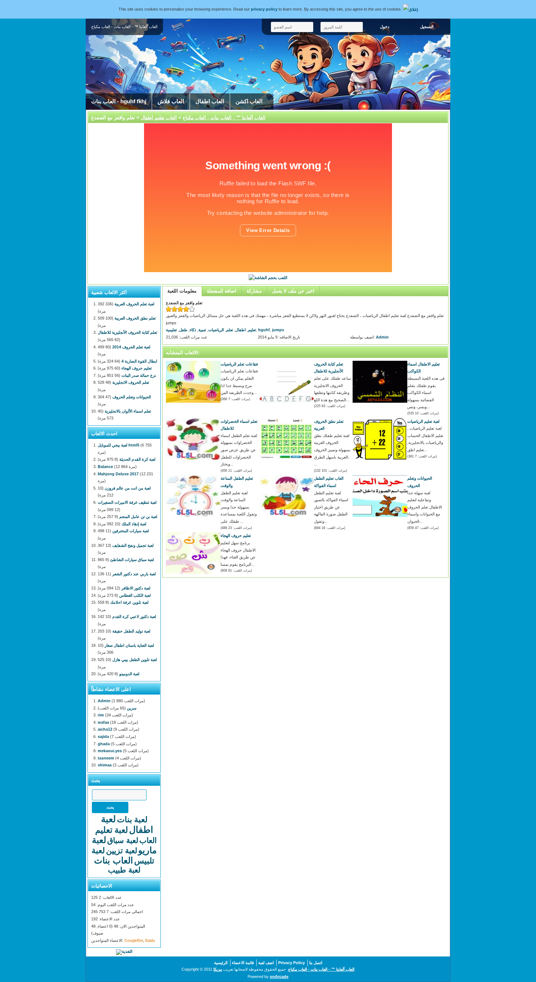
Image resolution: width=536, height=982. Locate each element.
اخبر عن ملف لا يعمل (293, 291)
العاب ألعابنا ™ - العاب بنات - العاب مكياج (224, 117)
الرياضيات (216, 330)
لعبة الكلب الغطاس (135, 595)
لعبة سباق (122, 840)
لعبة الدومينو (129, 674)
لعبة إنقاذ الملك (133, 524)
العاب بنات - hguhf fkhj (118, 101)
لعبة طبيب (124, 870)
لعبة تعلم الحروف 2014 (131, 347)
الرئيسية (221, 962)
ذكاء (193, 330)
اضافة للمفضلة (221, 291)
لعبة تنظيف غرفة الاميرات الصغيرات (127, 502)
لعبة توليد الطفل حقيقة (131, 631)
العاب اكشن (249, 101)
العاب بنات (113, 860)
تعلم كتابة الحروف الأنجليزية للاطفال (127, 332)
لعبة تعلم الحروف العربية (134, 304)
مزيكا (217, 969)
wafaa (103, 722)
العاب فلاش (171, 101)
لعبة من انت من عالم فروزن (128, 488)
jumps (278, 330)
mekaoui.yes (110, 751)
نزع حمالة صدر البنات (138, 375)
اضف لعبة (266, 962)
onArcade (279, 976)
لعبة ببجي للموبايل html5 (118, 445)
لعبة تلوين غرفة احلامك (129, 602)
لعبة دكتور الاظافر (135, 588)
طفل (183, 330)
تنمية (202, 330)
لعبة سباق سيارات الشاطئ (132, 559)
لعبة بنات (132, 819)
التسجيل (427, 26)
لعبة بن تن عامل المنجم (138, 516)
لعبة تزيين (121, 850)
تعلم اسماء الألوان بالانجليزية (128, 411)
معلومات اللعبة (182, 291)
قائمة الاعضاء (243, 962)
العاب (148, 840)
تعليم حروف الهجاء (236, 535)
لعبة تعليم (111, 830)
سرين (131, 708)
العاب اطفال (209, 101)
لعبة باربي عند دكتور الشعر (134, 574)
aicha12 (105, 729)
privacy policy (264, 9)
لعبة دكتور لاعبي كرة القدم (134, 616)
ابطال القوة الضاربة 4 (139, 361)
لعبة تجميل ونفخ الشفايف (133, 545)
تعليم (252, 330)
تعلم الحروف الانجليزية (130, 382)
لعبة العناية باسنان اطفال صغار (129, 645)
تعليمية (171, 330)
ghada (104, 744)
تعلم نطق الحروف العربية (135, 318)
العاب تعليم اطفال (159, 117)
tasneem (106, 758)
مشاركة (254, 291)
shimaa (105, 765)
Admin (382, 337)
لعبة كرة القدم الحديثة (137, 459)
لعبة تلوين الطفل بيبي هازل (134, 659)
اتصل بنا (315, 962)
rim (101, 715)
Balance (105, 466)
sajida (103, 736)
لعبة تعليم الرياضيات (423, 421)
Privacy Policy (291, 962)
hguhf (264, 330)
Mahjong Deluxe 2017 (118, 474)
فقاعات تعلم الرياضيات (239, 364)
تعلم (229, 330)
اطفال (240, 330)
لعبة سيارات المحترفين (130, 531)
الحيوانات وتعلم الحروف (131, 397)
